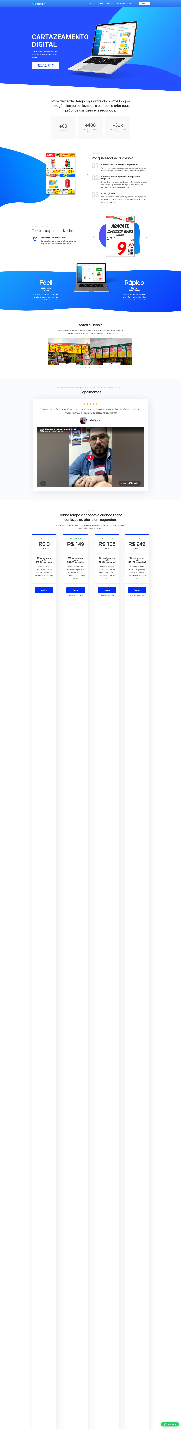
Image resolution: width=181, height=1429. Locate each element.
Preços (100, 3)
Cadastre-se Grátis (124, 3)
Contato (110, 3)
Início (92, 3)
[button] (144, 3)
